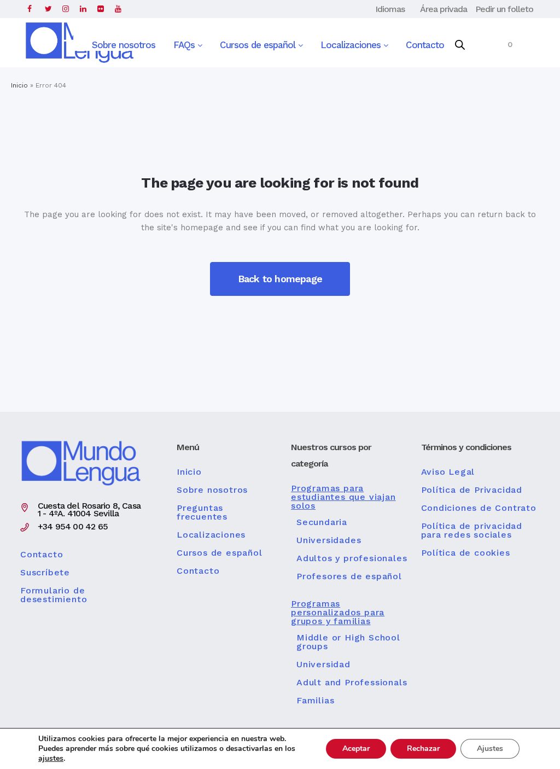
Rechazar (423, 748)
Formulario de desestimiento (53, 595)
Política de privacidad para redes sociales (472, 530)
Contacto (425, 44)
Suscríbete (45, 572)
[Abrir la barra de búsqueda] (459, 45)
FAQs (185, 44)
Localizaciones (351, 44)
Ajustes (490, 748)
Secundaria (321, 522)
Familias (315, 700)
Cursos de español (259, 44)
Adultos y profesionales (351, 558)
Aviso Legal (448, 472)
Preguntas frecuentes (202, 512)
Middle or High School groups (348, 642)
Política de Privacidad (472, 490)
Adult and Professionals (351, 682)
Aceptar (356, 748)
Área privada (443, 9)
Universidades (328, 540)
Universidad (323, 664)
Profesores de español (349, 576)
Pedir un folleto (504, 9)
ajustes (50, 759)
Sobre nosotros (123, 44)
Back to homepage (280, 278)
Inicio (19, 85)
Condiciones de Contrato (478, 508)
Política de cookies (465, 553)
